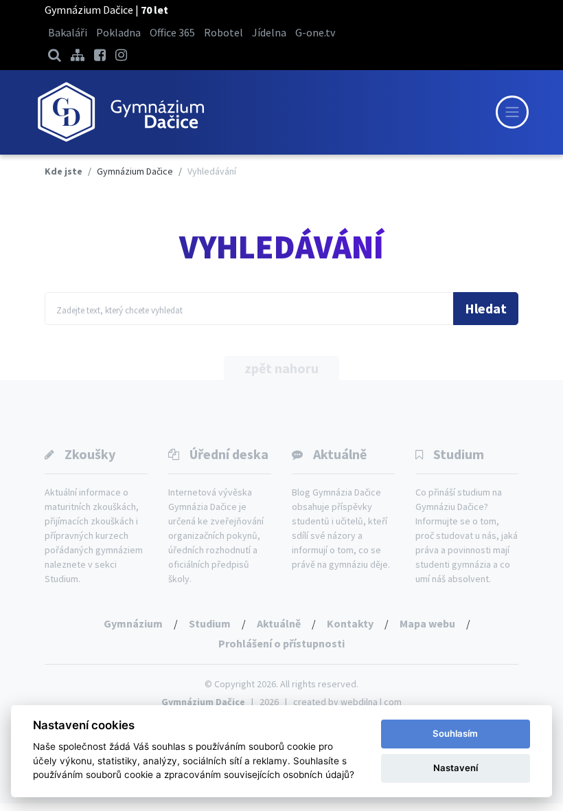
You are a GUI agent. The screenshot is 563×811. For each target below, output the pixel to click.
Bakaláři (67, 32)
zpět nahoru (281, 368)
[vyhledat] (55, 55)
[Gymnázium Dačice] (120, 112)
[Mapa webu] (77, 55)
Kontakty (350, 623)
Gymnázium (133, 623)
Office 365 (172, 32)
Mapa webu (427, 623)
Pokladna (118, 32)
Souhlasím (455, 733)
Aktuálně (340, 454)
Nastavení (455, 767)
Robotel (223, 32)
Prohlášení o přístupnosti (281, 643)
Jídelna (269, 32)
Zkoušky (90, 454)
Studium (458, 454)
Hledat (486, 308)
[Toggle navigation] (512, 112)
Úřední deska (228, 454)
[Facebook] (100, 55)
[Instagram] (121, 55)
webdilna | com (371, 702)
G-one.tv (315, 32)
